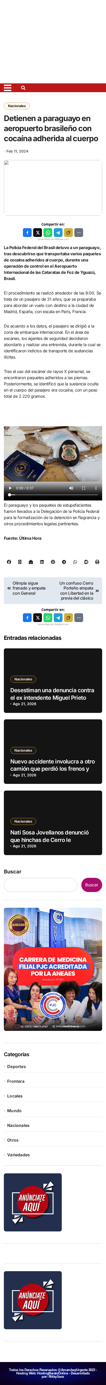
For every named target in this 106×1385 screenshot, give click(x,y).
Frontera (15, 1081)
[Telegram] (58, 232)
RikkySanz (56, 1377)
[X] (37, 232)
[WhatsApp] (47, 232)
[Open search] (24, 87)
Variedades (18, 1154)
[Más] (78, 232)
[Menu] (10, 87)
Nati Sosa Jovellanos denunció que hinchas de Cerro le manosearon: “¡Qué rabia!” (49, 839)
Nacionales (17, 106)
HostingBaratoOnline (52, 1373)
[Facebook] (27, 232)
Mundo (14, 1110)
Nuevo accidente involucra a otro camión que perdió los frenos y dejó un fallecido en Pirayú (52, 768)
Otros (13, 1140)
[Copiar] (68, 232)
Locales (15, 1096)
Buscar (12, 872)
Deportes (16, 1066)
